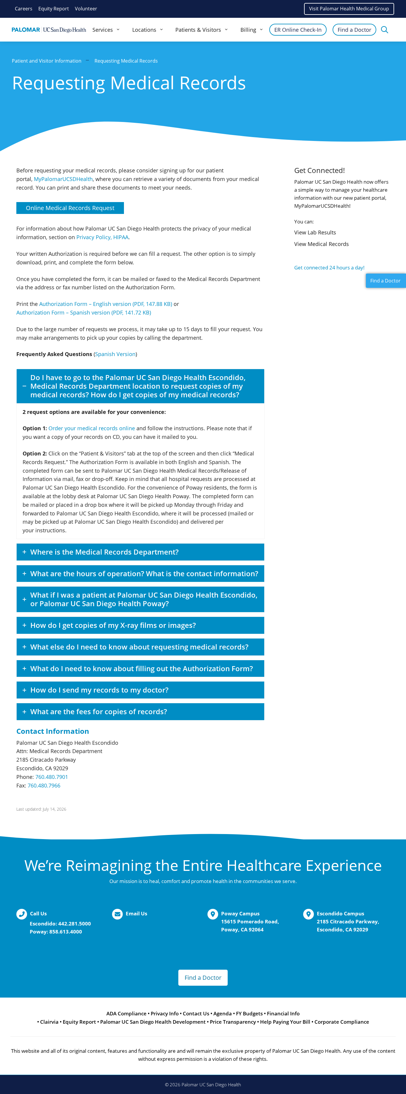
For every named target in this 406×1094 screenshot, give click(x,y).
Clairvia (49, 1021)
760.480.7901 (51, 776)
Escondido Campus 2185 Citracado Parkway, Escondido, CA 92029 (348, 921)
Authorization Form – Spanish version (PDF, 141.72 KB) (83, 312)
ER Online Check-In (298, 29)
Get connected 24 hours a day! (329, 267)
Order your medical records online (91, 428)
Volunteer (86, 8)
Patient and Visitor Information (46, 61)
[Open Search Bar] (384, 29)
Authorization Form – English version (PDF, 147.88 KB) (105, 303)
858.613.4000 (65, 931)
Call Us (38, 913)
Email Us (136, 913)
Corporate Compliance (341, 1021)
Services (102, 29)
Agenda (222, 1013)
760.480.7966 (44, 785)
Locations (144, 29)
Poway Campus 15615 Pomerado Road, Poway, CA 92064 (250, 921)
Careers (23, 8)
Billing (248, 29)
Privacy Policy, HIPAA (102, 237)
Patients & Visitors (198, 29)
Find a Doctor (354, 29)
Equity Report (53, 8)
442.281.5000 (74, 923)
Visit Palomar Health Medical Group (349, 8)
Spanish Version (115, 354)
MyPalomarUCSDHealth (63, 178)
